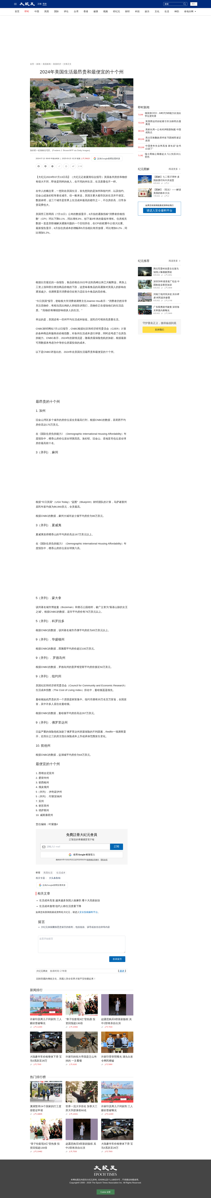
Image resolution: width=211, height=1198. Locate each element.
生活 (166, 11)
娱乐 (147, 11)
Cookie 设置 (105, 1192)
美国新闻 (47, 64)
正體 (39, 4)
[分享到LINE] (45, 166)
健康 (95, 11)
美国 (46, 11)
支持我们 (159, 329)
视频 (105, 11)
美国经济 (57, 64)
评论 (66, 11)
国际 (56, 11)
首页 (17, 11)
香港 (86, 11)
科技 (137, 11)
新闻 (38, 64)
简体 (45, 4)
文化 (157, 11)
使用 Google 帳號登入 (84, 855)
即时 (27, 11)
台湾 (76, 11)
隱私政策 (104, 860)
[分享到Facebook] (38, 166)
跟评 (122, 971)
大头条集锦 (54, 878)
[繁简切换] (80, 166)
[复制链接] (59, 166)
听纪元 (116, 11)
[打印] (66, 166)
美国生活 (48, 872)
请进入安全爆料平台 (159, 210)
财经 (127, 11)
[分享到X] (52, 166)
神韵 (176, 11)
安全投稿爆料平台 (88, 912)
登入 (193, 4)
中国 (36, 11)
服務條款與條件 (93, 860)
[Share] (31, 1027)
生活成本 (60, 872)
